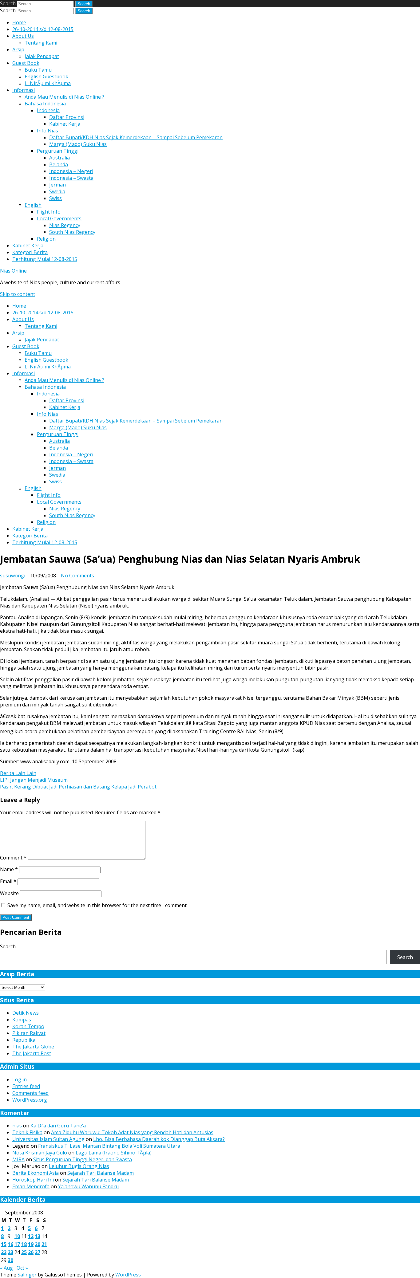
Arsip (18, 49)
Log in (19, 1079)
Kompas (21, 1019)
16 (10, 1244)
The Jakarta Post (31, 1053)
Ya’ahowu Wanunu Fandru (88, 1186)
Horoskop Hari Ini (33, 1179)
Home (19, 22)
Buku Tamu (38, 69)
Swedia (57, 191)
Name (9, 869)
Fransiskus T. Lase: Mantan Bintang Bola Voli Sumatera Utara (109, 1145)
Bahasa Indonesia (45, 103)
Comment (13, 857)
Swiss (55, 198)
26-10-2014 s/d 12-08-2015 (42, 29)
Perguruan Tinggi (57, 150)
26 (31, 1252)
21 (44, 1244)
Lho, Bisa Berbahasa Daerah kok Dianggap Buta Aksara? (159, 1139)
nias (17, 1125)
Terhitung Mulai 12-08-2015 (44, 259)
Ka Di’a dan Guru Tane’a (58, 1125)
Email (8, 881)
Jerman (57, 184)
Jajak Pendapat (42, 56)
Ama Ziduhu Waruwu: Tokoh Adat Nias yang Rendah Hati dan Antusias (132, 1132)
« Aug (6, 1267)
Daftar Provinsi (66, 117)
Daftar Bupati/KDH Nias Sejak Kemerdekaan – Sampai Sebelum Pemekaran (136, 137)
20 (37, 1244)
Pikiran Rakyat (29, 1033)
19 (31, 1244)
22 (3, 1252)
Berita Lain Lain (18, 773)
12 (31, 1236)
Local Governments (59, 218)
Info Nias (47, 130)
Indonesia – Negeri (71, 171)
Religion (46, 238)
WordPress (128, 1274)
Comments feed (30, 1093)
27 (37, 1252)
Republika (23, 1039)
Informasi (23, 90)
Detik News (25, 1012)
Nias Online (13, 270)
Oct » (22, 1267)
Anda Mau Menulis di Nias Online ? (64, 96)
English (33, 205)
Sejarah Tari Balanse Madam (100, 1173)
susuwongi (12, 575)
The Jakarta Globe (33, 1046)
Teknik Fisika (27, 1132)
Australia (59, 157)
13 (37, 1236)
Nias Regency (64, 225)
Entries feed (26, 1086)
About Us (23, 36)
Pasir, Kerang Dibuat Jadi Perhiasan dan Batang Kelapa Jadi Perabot (78, 786)
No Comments (77, 575)
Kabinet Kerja (64, 123)
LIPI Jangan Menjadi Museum (34, 780)
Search (8, 3)
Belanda (58, 164)
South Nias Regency (72, 232)
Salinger (27, 1274)
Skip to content (17, 294)
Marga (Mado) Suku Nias (78, 144)
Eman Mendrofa (31, 1186)
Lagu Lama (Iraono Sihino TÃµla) (114, 1152)
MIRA (18, 1159)
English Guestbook (46, 76)
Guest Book (25, 63)
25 (24, 1252)
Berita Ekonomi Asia (35, 1173)
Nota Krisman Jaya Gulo (39, 1152)
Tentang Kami (41, 42)
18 (24, 1244)
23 (10, 1252)
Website (9, 893)
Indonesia (48, 110)
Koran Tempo (28, 1026)
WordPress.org (29, 1099)
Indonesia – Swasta (71, 178)
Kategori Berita (30, 252)
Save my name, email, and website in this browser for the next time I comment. (97, 905)
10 (17, 1236)
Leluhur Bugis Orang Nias (79, 1166)
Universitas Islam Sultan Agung (48, 1139)
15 (3, 1244)
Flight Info (49, 211)
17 (17, 1244)
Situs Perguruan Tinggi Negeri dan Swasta (82, 1159)
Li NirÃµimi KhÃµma (48, 83)
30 (10, 1260)
